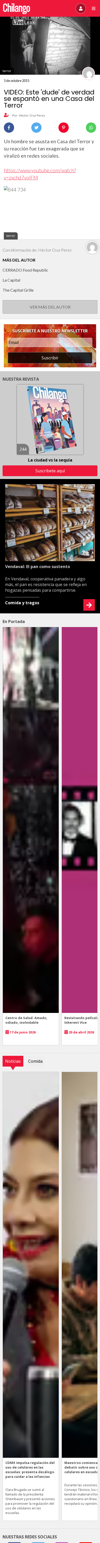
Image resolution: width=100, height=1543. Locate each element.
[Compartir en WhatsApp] (91, 127)
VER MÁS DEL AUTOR (50, 306)
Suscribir (50, 358)
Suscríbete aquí (50, 471)
